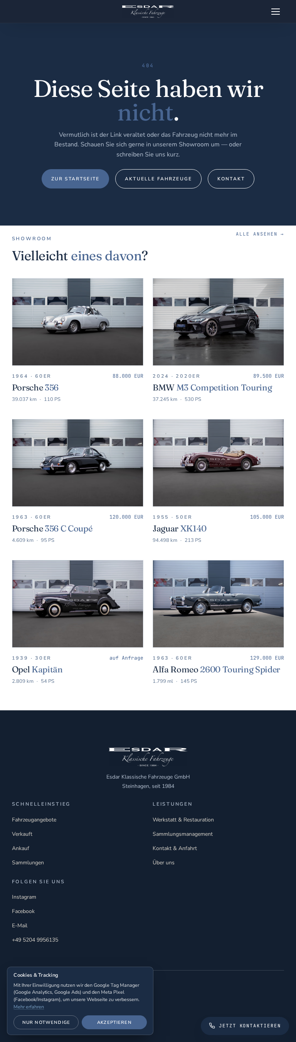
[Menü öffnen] (275, 11)
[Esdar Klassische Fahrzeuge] (148, 11)
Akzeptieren (114, 1022)
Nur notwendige (46, 1022)
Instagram (24, 897)
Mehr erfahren (28, 1006)
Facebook (23, 911)
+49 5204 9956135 (35, 940)
